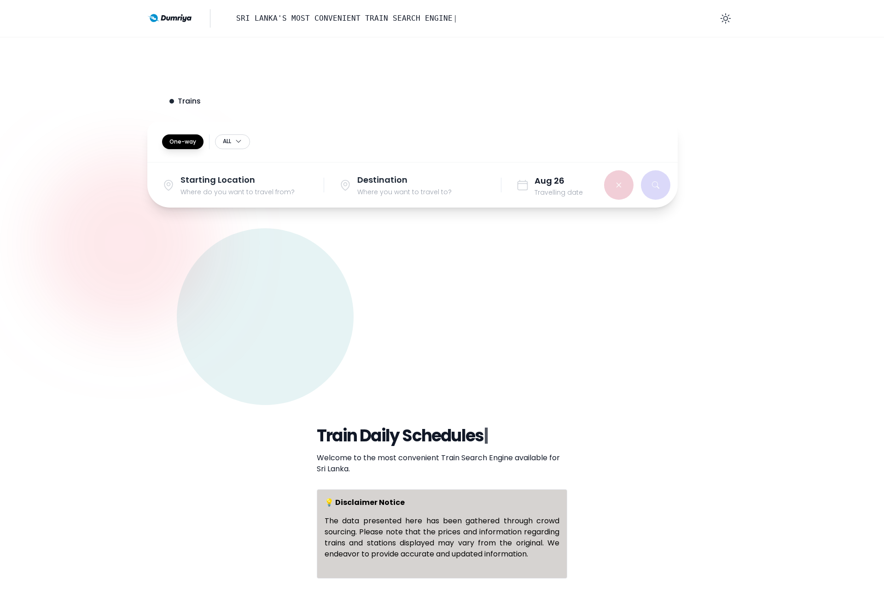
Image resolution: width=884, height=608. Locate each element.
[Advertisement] (442, 328)
